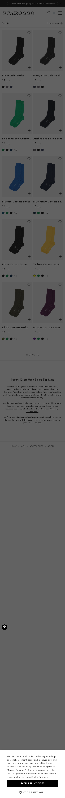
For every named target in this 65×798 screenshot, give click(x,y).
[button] (32, 792)
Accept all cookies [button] (32, 783)
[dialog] (32, 399)
